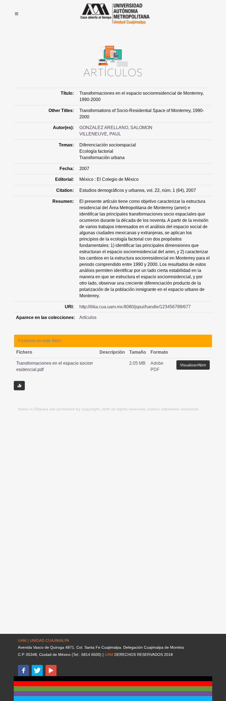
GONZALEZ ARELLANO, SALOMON (115, 127)
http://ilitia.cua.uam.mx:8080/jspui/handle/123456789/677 (135, 306)
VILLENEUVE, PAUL (100, 134)
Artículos (87, 317)
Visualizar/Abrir (193, 365)
